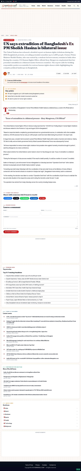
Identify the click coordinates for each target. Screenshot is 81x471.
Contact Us (52, 465)
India (38, 5)
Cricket (57, 5)
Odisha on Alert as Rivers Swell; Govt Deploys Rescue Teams (23, 294)
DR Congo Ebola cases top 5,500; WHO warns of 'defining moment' (25, 285)
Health (64, 5)
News (7, 35)
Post (17, 198)
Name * (5, 210)
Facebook (8, 198)
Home (33, 5)
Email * (46, 210)
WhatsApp (25, 198)
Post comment (12, 231)
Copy (43, 198)
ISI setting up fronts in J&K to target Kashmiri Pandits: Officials (23, 282)
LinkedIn (35, 198)
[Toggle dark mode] (78, 5)
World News (14, 35)
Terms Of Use (29, 465)
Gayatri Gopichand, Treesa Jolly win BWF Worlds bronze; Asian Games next (27, 279)
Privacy (38, 465)
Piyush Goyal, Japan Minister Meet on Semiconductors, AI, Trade (24, 300)
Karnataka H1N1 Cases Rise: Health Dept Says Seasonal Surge (23, 288)
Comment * (10, 216)
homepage (24, 82)
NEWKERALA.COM (39, 467)
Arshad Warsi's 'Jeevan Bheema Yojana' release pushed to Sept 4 (24, 297)
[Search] (74, 5)
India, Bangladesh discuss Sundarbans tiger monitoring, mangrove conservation (28, 303)
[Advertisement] (40, 22)
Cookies (44, 465)
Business (50, 5)
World (44, 5)
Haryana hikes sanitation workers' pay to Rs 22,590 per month (23, 276)
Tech (69, 5)
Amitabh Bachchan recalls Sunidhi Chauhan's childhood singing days (25, 291)
